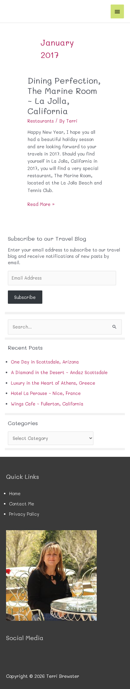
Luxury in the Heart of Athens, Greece (53, 383)
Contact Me (21, 504)
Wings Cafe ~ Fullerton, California (47, 404)
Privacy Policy (24, 514)
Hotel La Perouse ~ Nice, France (46, 393)
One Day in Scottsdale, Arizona (45, 362)
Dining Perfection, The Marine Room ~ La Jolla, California (64, 95)
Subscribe (25, 297)
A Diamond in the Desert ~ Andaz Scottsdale (59, 372)
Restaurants (41, 121)
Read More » (41, 204)
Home (15, 493)
